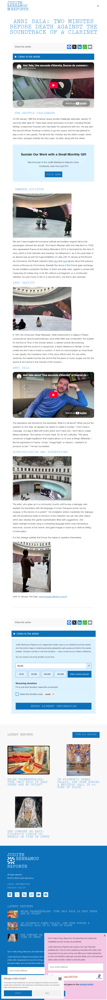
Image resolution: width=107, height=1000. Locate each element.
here (56, 261)
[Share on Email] (90, 47)
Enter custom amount (79, 674)
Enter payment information (53, 706)
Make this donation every (31, 694)
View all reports (86, 734)
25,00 (21, 674)
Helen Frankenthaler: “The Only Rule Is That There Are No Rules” (27, 782)
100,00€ (47, 674)
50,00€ (34, 674)
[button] (60, 978)
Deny (47, 993)
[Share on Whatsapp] (85, 47)
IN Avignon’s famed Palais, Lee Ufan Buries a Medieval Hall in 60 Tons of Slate (78, 783)
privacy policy (86, 984)
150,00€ (60, 674)
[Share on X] (74, 47)
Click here (53, 175)
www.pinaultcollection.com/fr (53, 597)
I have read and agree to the (72, 984)
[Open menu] (98, 5)
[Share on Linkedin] (80, 47)
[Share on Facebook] (69, 47)
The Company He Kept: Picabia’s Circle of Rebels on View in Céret (28, 834)
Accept (18, 993)
